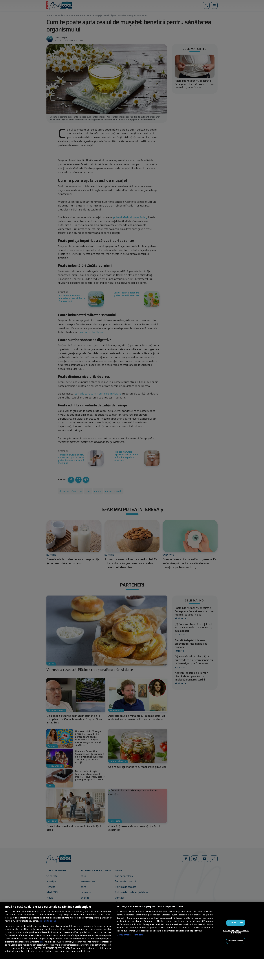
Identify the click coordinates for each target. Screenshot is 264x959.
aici (41, 941)
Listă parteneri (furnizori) (130, 934)
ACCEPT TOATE (235, 922)
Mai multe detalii (48, 920)
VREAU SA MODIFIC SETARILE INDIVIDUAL (236, 931)
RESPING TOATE (235, 940)
